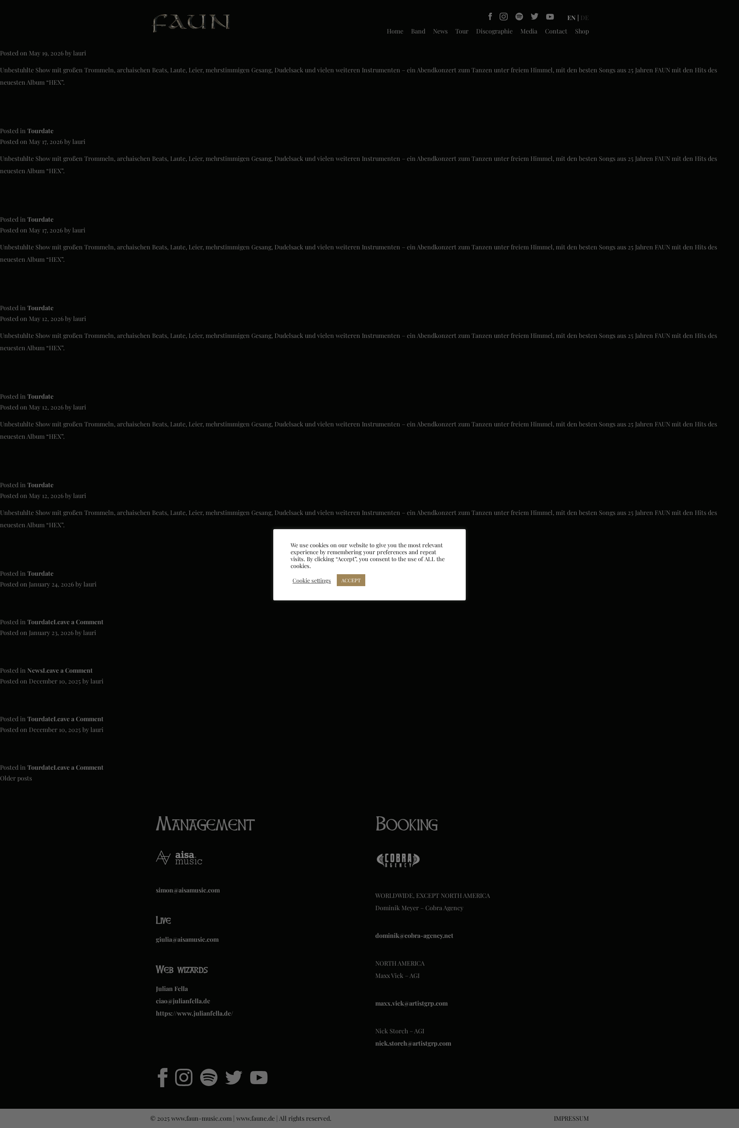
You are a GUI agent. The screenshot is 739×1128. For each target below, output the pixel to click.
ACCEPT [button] (351, 580)
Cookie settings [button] (312, 580)
